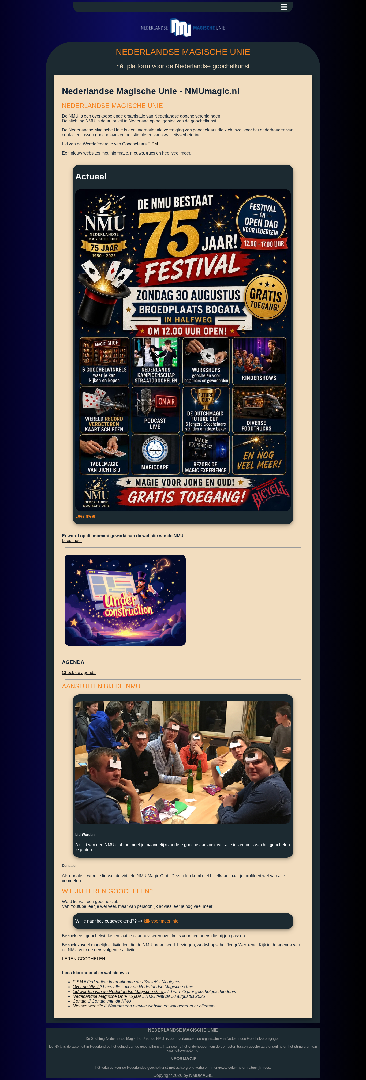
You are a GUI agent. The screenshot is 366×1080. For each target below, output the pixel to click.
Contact (80, 1001)
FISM (153, 144)
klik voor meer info (161, 921)
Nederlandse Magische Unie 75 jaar (107, 996)
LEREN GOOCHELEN (83, 959)
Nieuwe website (88, 1006)
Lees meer (85, 516)
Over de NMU (86, 986)
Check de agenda (79, 672)
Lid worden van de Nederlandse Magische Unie (118, 991)
